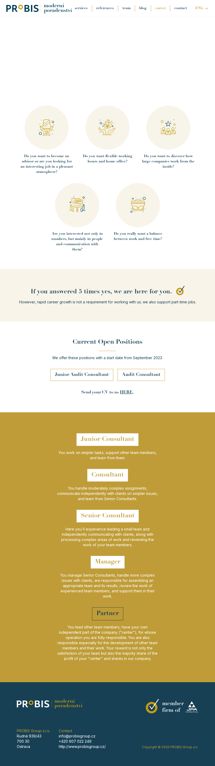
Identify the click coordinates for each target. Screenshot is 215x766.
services (81, 8)
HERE (126, 392)
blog (143, 8)
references (105, 8)
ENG (199, 8)
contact (180, 8)
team (126, 8)
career (160, 8)
